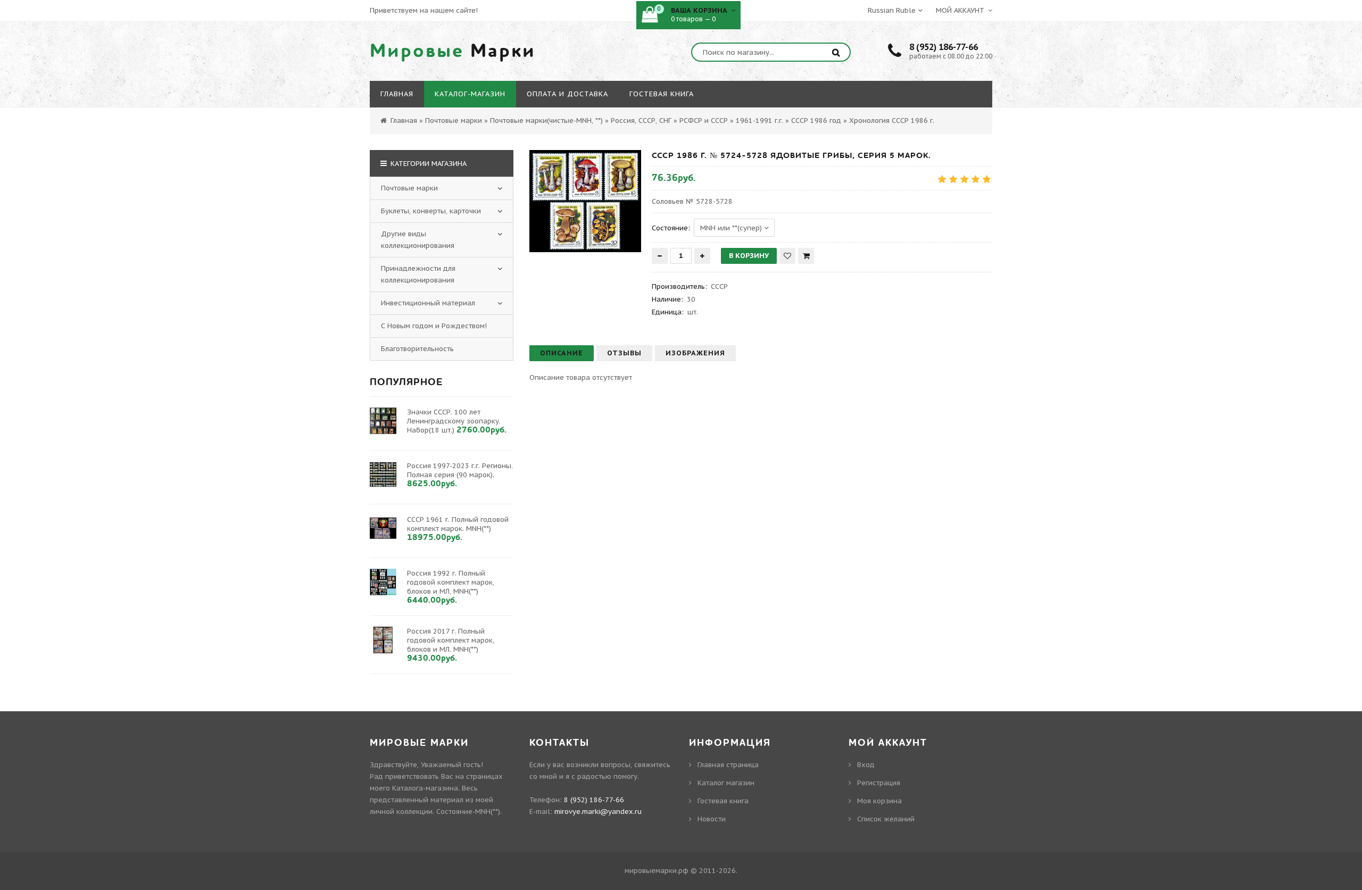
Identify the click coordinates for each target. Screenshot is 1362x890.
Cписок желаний (886, 819)
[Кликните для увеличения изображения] (585, 201)
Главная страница (728, 764)
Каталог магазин (725, 782)
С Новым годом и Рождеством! (434, 325)
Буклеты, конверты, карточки (431, 210)
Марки (453, 51)
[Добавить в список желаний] (787, 256)
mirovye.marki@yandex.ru (598, 811)
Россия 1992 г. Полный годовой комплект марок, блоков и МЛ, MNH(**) (450, 582)
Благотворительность (417, 348)
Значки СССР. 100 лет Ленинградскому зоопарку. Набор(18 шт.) (454, 421)
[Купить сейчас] (806, 256)
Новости (711, 819)
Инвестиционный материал (428, 302)
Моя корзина (879, 800)
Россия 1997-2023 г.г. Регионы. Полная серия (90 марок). (460, 470)
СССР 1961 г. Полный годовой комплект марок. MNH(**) (458, 524)
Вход (866, 764)
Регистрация (878, 782)
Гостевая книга (723, 800)
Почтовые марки (409, 188)
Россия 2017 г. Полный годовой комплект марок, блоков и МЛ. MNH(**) (450, 640)
